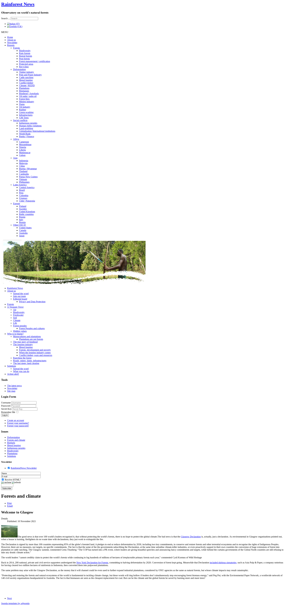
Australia (23, 233)
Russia (22, 217)
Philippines (24, 182)
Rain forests (24, 53)
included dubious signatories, (223, 562)
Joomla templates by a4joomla (15, 603)
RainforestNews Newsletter (24, 468)
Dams (22, 104)
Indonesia (23, 160)
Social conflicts (20, 120)
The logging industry (23, 344)
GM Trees (24, 117)
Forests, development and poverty (35, 350)
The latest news (14, 385)
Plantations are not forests (31, 339)
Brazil (22, 190)
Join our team (19, 296)
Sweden (23, 209)
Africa (16, 139)
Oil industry (24, 107)
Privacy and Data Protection (32, 301)
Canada (22, 230)
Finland (22, 206)
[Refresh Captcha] (16, 482)
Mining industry (26, 101)
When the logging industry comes (35, 352)
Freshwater (18, 315)
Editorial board (20, 299)
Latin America (20, 184)
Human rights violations (30, 125)
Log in (5, 415)
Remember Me (8, 412)
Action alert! (13, 374)
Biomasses (24, 91)
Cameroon (24, 142)
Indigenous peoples (28, 123)
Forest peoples (20, 325)
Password (6, 405)
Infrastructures (25, 115)
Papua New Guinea (28, 176)
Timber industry (26, 72)
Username (6, 402)
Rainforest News (17, 4)
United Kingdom (27, 211)
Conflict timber (26, 83)
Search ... (5, 18)
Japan (21, 235)
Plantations (24, 88)
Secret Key (6, 409)
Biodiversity (25, 50)
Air (14, 309)
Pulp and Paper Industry (30, 74)
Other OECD (19, 225)
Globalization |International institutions (37, 131)
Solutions (11, 366)
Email (10, 506)
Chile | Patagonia (27, 201)
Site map (11, 391)
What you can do (21, 371)
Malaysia (23, 163)
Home (10, 37)
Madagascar (24, 152)
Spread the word (21, 293)
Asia (15, 158)
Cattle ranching (26, 77)
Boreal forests (25, 56)
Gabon (22, 155)
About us (11, 40)
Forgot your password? (18, 425)
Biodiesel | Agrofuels (29, 93)
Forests (16, 48)
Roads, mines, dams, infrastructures (29, 360)
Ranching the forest (22, 358)
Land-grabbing (26, 128)
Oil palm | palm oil (27, 96)
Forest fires (24, 99)
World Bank (25, 133)
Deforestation (19, 69)
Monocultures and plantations (27, 336)
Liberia (22, 150)
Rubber (22, 109)
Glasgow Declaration (191, 536)
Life (15, 323)
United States (25, 227)
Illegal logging (26, 80)
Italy (21, 219)
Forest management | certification (34, 61)
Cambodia (24, 174)
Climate (16, 320)
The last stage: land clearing (26, 363)
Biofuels (11, 442)
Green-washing (26, 112)
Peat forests (24, 58)
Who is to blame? (15, 334)
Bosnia (22, 222)
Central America (26, 187)
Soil (15, 317)
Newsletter (12, 42)
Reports (10, 45)
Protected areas (26, 64)
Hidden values (20, 331)
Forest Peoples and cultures (32, 328)
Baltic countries (26, 214)
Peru (21, 193)
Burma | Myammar (28, 168)
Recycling (24, 66)
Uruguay (23, 198)
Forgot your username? (18, 423)
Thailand (23, 171)
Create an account (15, 420)
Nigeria (22, 147)
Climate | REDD (27, 85)
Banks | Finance (26, 136)
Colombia (23, 195)
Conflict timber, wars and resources (35, 355)
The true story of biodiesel (25, 342)
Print (9, 503)
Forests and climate (16, 440)
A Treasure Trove (15, 307)
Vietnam (23, 179)
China (22, 166)
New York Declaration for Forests (92, 562)
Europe (16, 203)
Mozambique (25, 144)
